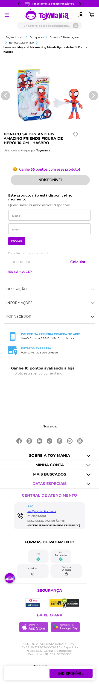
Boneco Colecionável (21, 42)
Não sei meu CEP (20, 271)
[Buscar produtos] (76, 25)
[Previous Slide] (19, 4)
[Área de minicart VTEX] (93, 14)
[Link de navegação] (46, 14)
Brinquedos (37, 37)
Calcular (78, 262)
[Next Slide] (80, 4)
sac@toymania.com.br (41, 511)
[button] (49, 289)
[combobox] (49, 25)
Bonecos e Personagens (64, 37)
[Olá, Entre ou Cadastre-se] (81, 14)
